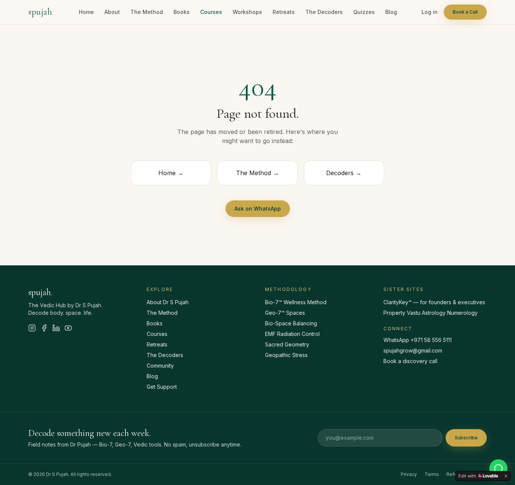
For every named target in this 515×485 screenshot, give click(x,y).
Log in (430, 12)
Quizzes (364, 12)
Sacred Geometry (287, 344)
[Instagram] (32, 328)
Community (160, 365)
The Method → (257, 173)
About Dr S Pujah (168, 302)
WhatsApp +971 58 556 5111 (417, 340)
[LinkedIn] (56, 328)
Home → (171, 173)
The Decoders (324, 12)
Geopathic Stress (286, 355)
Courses (211, 12)
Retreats (284, 12)
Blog (391, 12)
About (112, 12)
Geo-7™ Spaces (285, 312)
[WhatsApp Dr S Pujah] (498, 468)
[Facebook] (44, 328)
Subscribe (466, 437)
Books (181, 12)
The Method (146, 12)
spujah (41, 11)
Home (86, 12)
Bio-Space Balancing (291, 323)
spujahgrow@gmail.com (412, 350)
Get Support (162, 386)
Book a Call (465, 12)
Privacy (409, 474)
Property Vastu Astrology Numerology (430, 312)
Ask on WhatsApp (258, 208)
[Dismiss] (505, 475)
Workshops (247, 12)
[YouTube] (68, 328)
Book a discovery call (410, 361)
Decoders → (344, 173)
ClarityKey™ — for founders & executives (434, 302)
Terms (432, 474)
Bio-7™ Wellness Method (295, 302)
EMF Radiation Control (292, 334)
